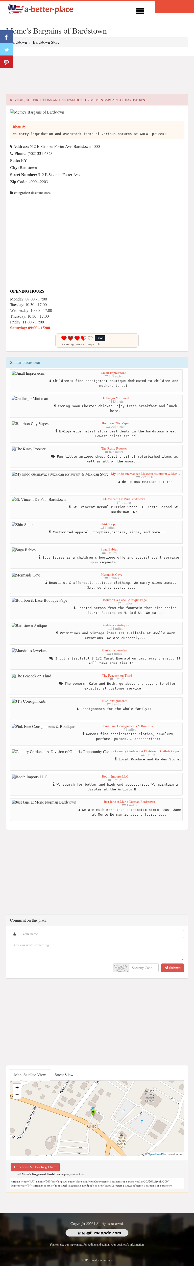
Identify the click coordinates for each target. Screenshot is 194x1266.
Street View (64, 1074)
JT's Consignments (114, 700)
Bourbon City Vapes (116, 423)
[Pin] (6, 62)
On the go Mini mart (115, 398)
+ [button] (17, 1087)
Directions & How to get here (35, 1167)
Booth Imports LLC (115, 776)
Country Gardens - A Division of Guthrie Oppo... (148, 751)
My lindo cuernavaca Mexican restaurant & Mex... (145, 473)
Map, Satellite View (30, 1074)
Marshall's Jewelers (115, 650)
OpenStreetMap (157, 1154)
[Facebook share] (6, 36)
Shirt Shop (108, 524)
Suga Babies (109, 549)
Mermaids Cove (112, 574)
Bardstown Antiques (115, 625)
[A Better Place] (41, 9)
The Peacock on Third (117, 675)
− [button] (17, 1095)
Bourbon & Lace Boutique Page (125, 599)
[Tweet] (6, 49)
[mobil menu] (140, 10)
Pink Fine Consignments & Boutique (128, 726)
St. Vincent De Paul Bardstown (124, 499)
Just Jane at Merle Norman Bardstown (129, 801)
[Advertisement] (97, 75)
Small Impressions (113, 372)
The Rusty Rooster (114, 448)
